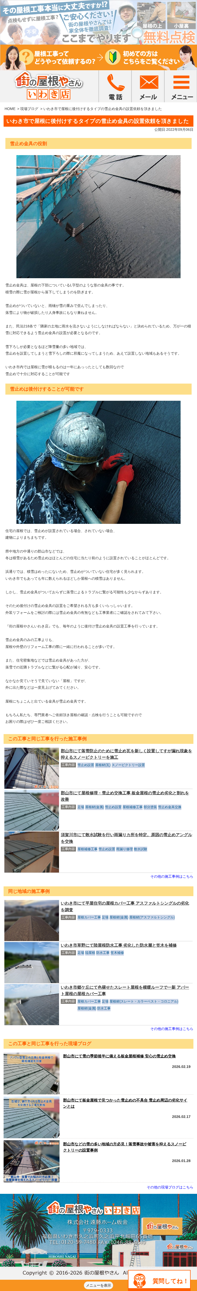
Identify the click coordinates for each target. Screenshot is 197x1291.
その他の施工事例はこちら (171, 876)
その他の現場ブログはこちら (170, 1187)
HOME (10, 109)
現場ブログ (29, 109)
